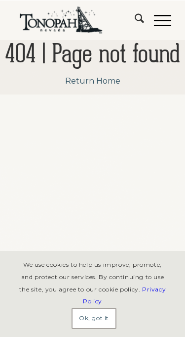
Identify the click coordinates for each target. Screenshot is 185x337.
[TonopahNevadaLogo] (77, 20)
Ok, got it (94, 318)
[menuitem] (134, 20)
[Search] (134, 20)
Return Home (92, 81)
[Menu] (157, 20)
